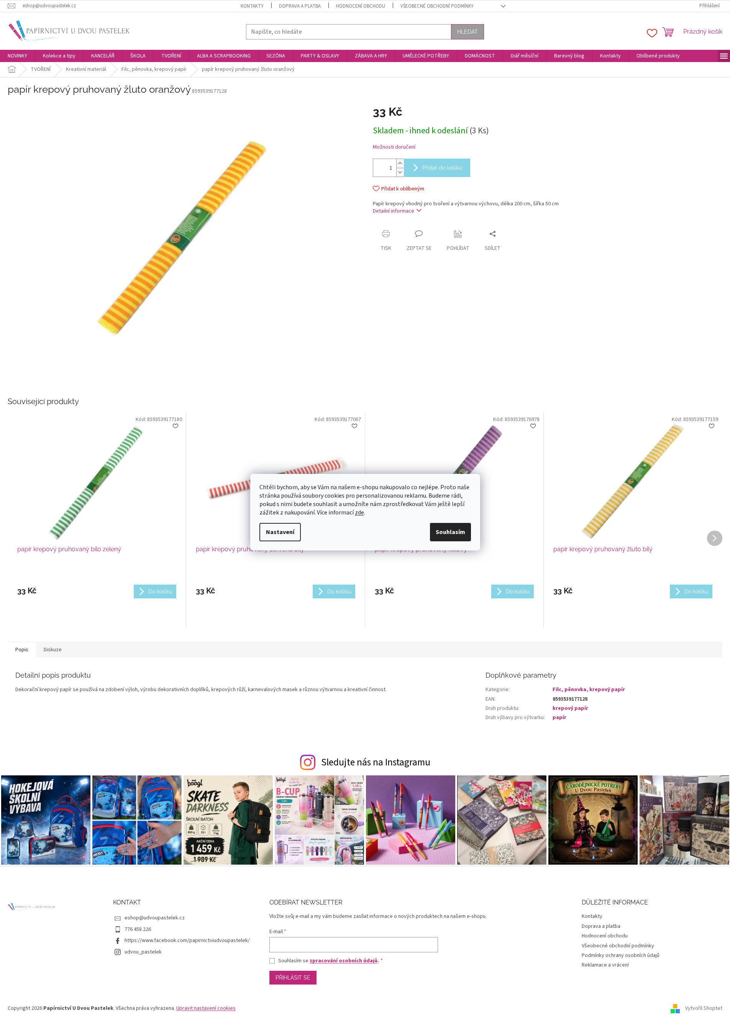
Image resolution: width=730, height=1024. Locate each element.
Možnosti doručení (394, 147)
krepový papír (570, 708)
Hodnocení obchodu (360, 6)
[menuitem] (17, 56)
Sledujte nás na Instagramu (375, 762)
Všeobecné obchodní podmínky (437, 6)
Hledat (467, 32)
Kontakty (252, 6)
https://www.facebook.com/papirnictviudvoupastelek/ (187, 940)
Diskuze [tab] (53, 650)
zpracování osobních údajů (343, 961)
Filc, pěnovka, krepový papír (589, 689)
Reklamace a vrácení (605, 965)
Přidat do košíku (442, 168)
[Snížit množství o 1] (400, 172)
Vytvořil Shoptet (703, 1008)
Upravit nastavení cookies (206, 1008)
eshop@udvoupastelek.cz (155, 918)
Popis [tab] (21, 650)
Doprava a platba (300, 6)
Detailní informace (393, 211)
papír (559, 717)
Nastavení (280, 532)
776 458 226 (138, 929)
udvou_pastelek (143, 952)
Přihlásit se (293, 978)
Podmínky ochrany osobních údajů (620, 955)
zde (359, 512)
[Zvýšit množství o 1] (400, 163)
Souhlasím (450, 532)
